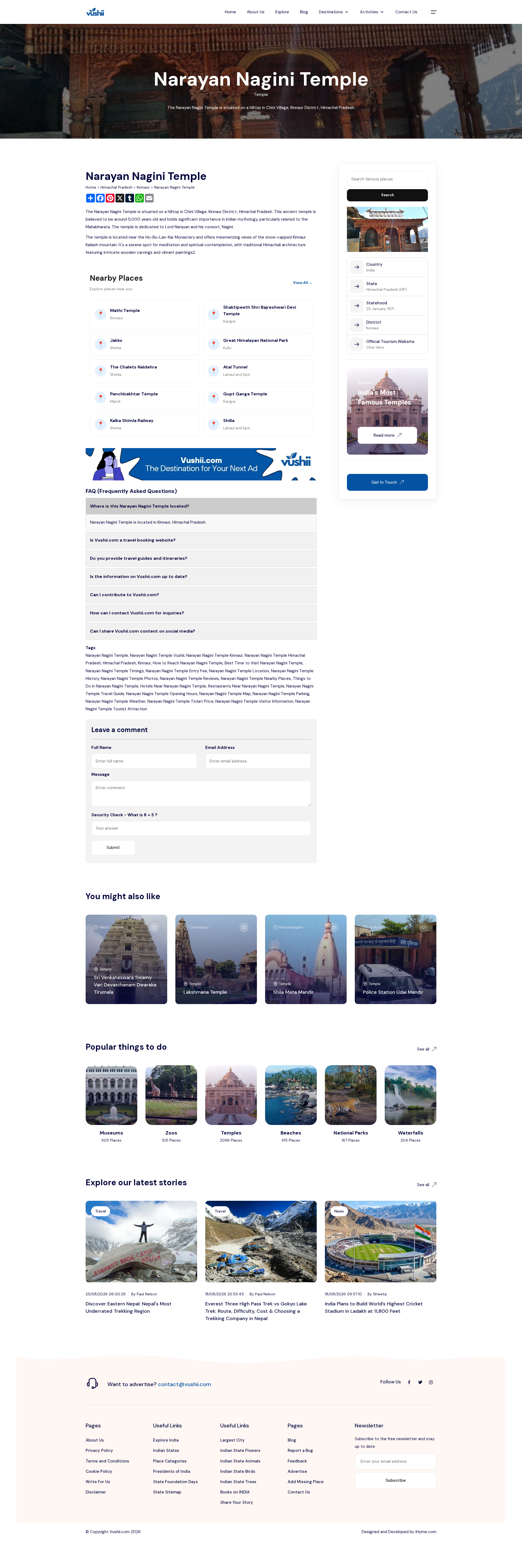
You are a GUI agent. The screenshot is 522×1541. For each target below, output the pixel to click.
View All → (303, 282)
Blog (304, 12)
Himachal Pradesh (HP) (386, 289)
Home (230, 12)
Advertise (297, 1471)
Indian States (166, 1450)
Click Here (375, 347)
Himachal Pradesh (116, 187)
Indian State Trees (238, 1481)
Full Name (101, 747)
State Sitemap (167, 1492)
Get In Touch (384, 482)
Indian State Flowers (240, 1450)
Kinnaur (143, 187)
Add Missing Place (306, 1481)
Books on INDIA (235, 1492)
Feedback (297, 1461)
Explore (282, 12)
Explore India (166, 1440)
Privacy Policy (99, 1450)
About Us (256, 12)
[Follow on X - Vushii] (420, 1382)
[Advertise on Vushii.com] (201, 464)
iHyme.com (425, 1531)
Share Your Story (236, 1502)
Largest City (232, 1440)
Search (387, 195)
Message (100, 774)
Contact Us (406, 12)
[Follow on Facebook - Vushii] (409, 1382)
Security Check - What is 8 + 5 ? (124, 815)
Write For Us (98, 1481)
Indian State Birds (237, 1471)
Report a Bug (300, 1450)
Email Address (220, 747)
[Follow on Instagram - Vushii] (430, 1382)
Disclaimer (96, 1492)
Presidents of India (171, 1471)
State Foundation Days (175, 1481)
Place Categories (170, 1461)
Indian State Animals (240, 1461)
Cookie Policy (99, 1471)
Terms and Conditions (107, 1461)
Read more (384, 435)
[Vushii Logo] (95, 12)
